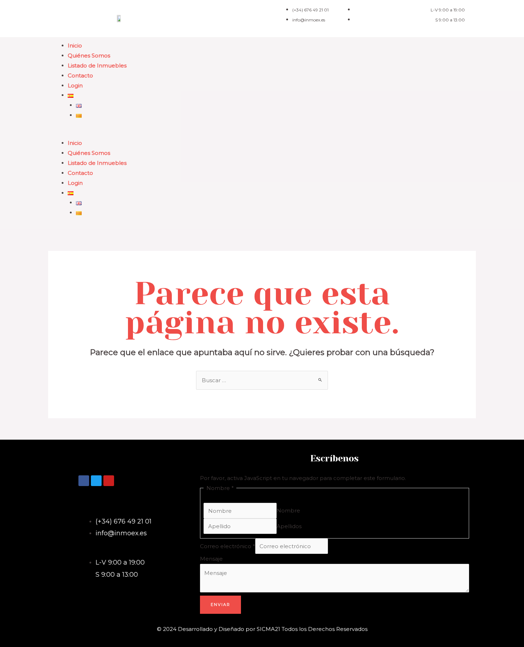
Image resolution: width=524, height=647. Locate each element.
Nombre (288, 510)
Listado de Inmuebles (97, 65)
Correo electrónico (227, 546)
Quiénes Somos (89, 55)
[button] (262, 133)
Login (75, 85)
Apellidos (289, 526)
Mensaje (211, 558)
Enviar (220, 604)
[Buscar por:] (262, 380)
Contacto (80, 75)
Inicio (75, 45)
